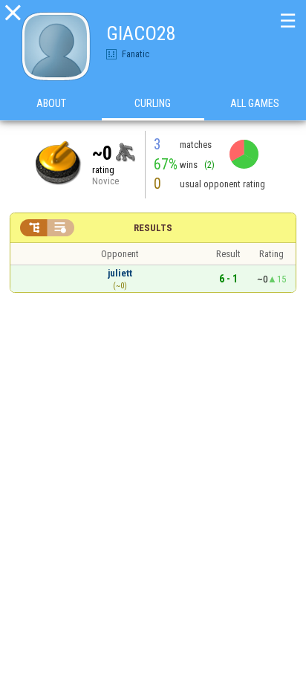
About (51, 103)
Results (153, 227)
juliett (120, 273)
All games (254, 103)
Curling (152, 103)
